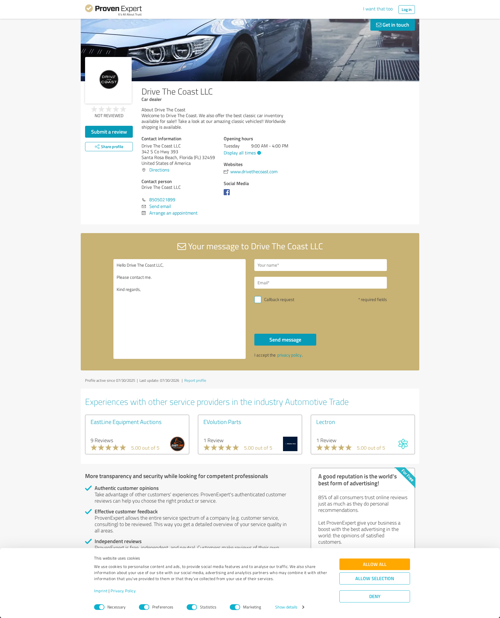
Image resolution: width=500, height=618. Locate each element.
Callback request (279, 299)
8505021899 (162, 199)
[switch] (144, 607)
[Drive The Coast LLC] (108, 80)
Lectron (325, 422)
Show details (286, 607)
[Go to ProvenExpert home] (113, 11)
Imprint (101, 591)
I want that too (378, 8)
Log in (407, 9)
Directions (159, 170)
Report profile (195, 380)
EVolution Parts (222, 422)
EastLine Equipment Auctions (126, 422)
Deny (374, 596)
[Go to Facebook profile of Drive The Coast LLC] (228, 195)
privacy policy (289, 355)
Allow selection (374, 578)
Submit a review (109, 131)
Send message (285, 339)
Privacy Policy (123, 591)
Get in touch (395, 24)
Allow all (375, 564)
